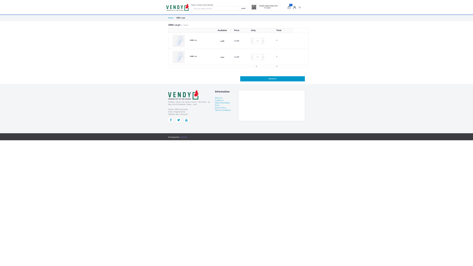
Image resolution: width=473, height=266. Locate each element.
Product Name (199, 30)
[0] (289, 8)
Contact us (219, 100)
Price (236, 30)
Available (222, 30)
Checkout (272, 79)
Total (278, 30)
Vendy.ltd (183, 137)
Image (178, 30)
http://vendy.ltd (182, 114)
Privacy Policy (220, 108)
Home (170, 18)
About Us (218, 98)
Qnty (253, 30)
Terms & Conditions (223, 110)
